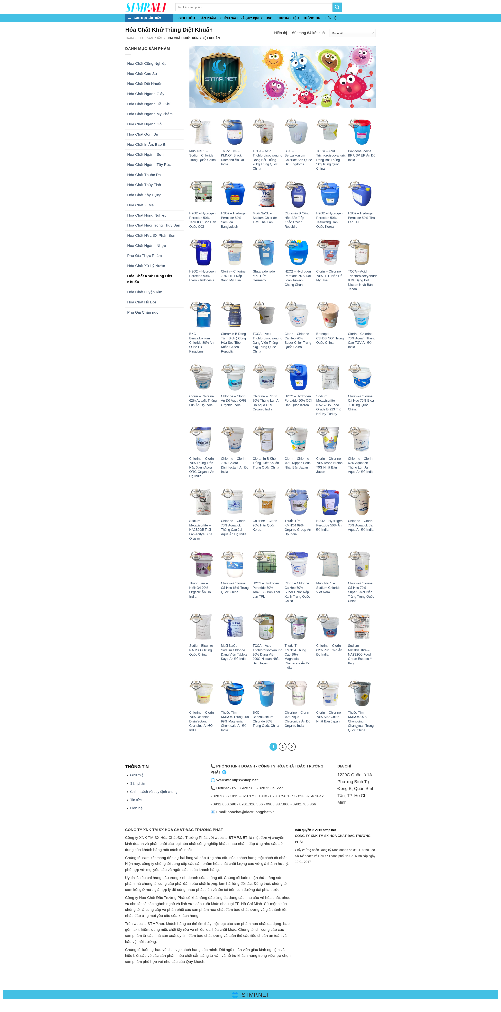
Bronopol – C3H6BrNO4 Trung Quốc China (330, 338)
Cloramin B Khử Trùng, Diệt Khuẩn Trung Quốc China (266, 463)
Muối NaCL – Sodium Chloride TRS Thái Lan (265, 217)
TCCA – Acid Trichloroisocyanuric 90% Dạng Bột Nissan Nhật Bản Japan (363, 280)
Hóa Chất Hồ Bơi (141, 302)
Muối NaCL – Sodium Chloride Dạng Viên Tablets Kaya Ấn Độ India (234, 652)
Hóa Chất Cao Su (142, 74)
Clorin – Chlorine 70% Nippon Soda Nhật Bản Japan (298, 463)
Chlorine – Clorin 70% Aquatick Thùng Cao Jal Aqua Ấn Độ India (233, 527)
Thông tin (311, 18)
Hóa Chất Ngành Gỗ (144, 124)
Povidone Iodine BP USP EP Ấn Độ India (361, 155)
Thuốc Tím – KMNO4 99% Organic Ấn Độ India (200, 589)
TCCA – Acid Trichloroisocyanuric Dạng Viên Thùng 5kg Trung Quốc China (267, 342)
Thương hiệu (288, 18)
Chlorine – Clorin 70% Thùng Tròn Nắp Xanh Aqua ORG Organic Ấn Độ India (201, 467)
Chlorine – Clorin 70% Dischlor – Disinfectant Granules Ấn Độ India (201, 721)
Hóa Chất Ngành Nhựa (146, 246)
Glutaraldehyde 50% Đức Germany (264, 275)
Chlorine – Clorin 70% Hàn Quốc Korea (265, 525)
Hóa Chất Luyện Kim (144, 292)
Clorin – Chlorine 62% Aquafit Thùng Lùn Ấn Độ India (203, 400)
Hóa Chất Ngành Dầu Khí (148, 104)
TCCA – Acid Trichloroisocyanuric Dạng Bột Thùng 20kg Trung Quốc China (267, 160)
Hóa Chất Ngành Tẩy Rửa (149, 165)
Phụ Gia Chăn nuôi (143, 312)
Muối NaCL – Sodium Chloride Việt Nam (328, 587)
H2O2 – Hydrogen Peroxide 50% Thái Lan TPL (362, 217)
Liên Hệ (331, 18)
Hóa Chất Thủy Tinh (144, 185)
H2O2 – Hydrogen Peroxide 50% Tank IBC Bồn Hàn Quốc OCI (202, 219)
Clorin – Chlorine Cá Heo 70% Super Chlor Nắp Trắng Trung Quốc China (361, 592)
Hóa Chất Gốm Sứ (143, 134)
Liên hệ (136, 808)
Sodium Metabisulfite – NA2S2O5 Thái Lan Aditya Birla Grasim (200, 529)
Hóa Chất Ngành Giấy (145, 94)
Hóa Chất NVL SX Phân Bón (151, 235)
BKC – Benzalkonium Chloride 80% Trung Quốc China (266, 719)
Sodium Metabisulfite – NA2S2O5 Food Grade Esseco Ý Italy (360, 654)
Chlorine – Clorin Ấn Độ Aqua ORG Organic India (234, 400)
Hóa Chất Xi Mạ (140, 205)
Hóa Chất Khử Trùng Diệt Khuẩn (149, 279)
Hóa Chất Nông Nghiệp (147, 215)
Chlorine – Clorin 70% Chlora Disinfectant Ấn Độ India (234, 465)
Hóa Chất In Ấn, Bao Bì (146, 144)
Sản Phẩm (208, 18)
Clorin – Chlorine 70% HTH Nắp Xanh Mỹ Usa (233, 275)
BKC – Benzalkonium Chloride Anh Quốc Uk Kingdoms (298, 157)
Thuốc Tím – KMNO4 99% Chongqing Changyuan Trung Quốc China (361, 721)
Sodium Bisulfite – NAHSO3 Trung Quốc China (202, 650)
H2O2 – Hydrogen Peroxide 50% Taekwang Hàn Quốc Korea (329, 219)
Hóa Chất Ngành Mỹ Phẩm (150, 114)
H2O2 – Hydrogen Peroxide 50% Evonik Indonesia (202, 275)
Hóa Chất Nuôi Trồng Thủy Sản (153, 225)
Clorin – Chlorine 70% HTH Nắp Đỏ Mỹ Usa (329, 275)
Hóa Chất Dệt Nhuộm (145, 84)
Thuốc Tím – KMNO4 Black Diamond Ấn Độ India (232, 157)
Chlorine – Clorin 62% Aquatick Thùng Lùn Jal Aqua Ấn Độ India (360, 465)
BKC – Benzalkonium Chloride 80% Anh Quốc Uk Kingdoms (202, 342)
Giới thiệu (186, 18)
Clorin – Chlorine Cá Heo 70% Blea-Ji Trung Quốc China (361, 402)
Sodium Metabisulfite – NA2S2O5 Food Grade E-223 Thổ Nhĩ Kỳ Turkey (328, 405)
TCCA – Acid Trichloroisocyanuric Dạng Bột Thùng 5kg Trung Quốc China (331, 160)
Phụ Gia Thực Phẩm (144, 256)
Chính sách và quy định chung (246, 18)
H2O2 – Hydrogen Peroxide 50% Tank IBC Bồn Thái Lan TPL (266, 589)
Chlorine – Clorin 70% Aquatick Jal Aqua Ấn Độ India (360, 525)
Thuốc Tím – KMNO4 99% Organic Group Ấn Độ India (298, 527)
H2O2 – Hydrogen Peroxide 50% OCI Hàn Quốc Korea (298, 400)
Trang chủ (134, 38)
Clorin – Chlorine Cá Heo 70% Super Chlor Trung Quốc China (298, 340)
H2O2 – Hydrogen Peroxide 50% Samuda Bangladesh (234, 219)
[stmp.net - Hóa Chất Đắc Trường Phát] (147, 7)
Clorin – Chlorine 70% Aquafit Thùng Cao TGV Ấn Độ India (361, 340)
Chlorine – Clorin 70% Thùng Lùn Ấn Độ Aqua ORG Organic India (266, 402)
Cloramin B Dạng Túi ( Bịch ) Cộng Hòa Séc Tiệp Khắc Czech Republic (233, 342)
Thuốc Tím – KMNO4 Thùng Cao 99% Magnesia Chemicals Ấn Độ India (297, 656)
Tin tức (136, 800)
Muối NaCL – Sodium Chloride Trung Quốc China (202, 155)
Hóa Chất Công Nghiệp (147, 63)
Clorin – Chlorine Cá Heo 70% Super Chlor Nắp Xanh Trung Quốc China (297, 592)
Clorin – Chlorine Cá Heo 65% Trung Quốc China (235, 587)
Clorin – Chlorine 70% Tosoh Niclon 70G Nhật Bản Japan (329, 465)
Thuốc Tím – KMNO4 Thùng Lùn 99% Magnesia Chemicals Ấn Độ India (235, 721)
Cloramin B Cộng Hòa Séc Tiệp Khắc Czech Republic (297, 219)
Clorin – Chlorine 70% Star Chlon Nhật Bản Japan (328, 717)
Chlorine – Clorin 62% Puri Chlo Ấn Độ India (329, 650)
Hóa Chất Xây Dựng (144, 195)
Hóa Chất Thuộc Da (144, 175)
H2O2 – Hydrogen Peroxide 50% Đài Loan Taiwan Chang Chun (298, 277)
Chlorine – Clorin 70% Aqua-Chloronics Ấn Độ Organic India (297, 719)
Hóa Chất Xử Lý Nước (146, 266)
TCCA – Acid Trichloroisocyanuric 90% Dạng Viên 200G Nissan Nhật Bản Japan (267, 654)
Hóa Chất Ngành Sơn (145, 154)
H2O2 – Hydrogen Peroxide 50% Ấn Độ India (329, 525)
